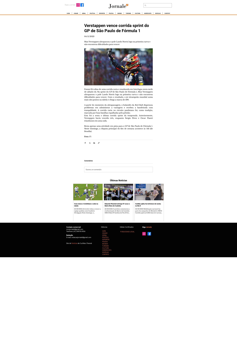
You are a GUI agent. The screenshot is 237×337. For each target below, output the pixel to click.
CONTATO (105, 254)
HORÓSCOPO (106, 250)
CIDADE (104, 233)
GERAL (104, 235)
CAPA (104, 231)
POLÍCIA (105, 242)
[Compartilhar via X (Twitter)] (90, 143)
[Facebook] (82, 5)
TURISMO (105, 246)
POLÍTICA (105, 237)
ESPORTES (105, 239)
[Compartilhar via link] (99, 143)
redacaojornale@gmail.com (81, 237)
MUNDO (105, 244)
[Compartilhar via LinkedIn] (94, 143)
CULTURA (105, 248)
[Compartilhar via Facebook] (85, 143)
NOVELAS (105, 252)
